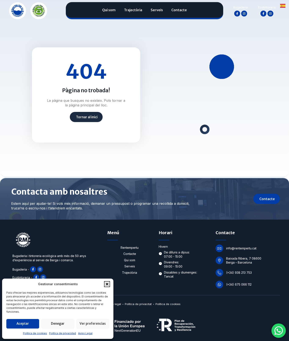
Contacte (179, 10)
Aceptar (23, 324)
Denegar (58, 324)
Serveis (157, 10)
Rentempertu (130, 247)
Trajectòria (133, 10)
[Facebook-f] (237, 13)
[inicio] (38, 11)
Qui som (109, 10)
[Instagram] (244, 13)
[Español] (283, 5)
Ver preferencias (93, 324)
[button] (107, 284)
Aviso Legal (85, 333)
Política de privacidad (62, 333)
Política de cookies (35, 333)
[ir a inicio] (17, 10)
